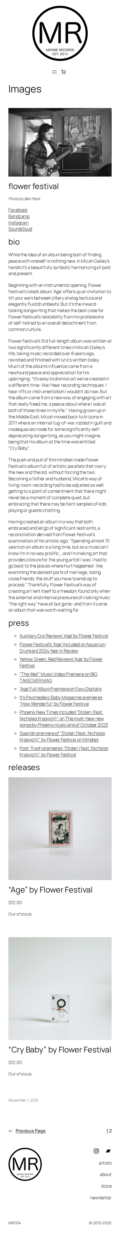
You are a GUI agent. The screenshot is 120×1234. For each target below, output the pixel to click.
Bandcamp (19, 216)
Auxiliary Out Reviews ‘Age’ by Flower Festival (64, 636)
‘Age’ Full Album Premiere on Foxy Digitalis (61, 689)
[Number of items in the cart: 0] (63, 72)
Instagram (18, 223)
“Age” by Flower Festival (50, 889)
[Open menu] (54, 72)
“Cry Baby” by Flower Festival (59, 1049)
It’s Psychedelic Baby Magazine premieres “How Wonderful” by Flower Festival (61, 700)
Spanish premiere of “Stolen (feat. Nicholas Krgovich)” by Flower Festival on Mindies (62, 736)
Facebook (18, 210)
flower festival (33, 186)
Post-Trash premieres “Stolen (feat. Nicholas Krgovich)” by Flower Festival (64, 751)
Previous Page (27, 1131)
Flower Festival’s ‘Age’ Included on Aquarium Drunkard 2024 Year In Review (62, 647)
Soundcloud (20, 229)
